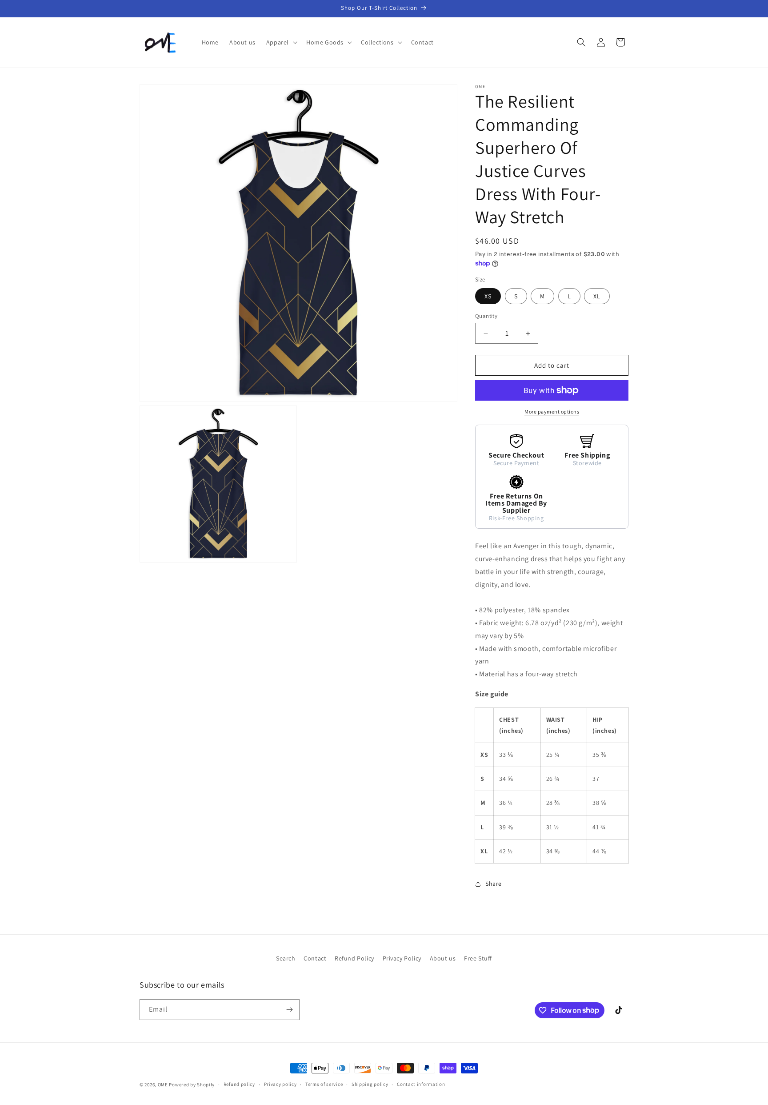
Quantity (486, 316)
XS (488, 296)
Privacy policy (280, 1084)
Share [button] (493, 884)
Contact (315, 958)
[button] (281, 42)
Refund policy (239, 1084)
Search (286, 958)
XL (596, 296)
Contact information (421, 1084)
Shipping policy (370, 1084)
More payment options (551, 411)
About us (443, 958)
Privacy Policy (402, 958)
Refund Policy (354, 958)
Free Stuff (478, 958)
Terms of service (324, 1084)
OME (163, 1084)
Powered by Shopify (192, 1084)
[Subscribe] (289, 1009)
